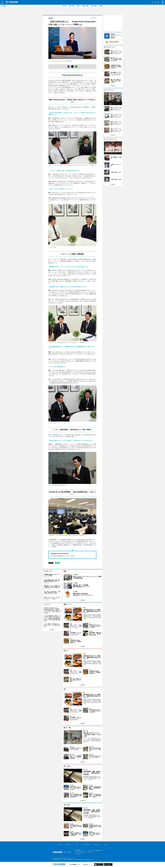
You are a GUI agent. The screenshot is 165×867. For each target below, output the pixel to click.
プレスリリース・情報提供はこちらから (96, 850)
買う (78, 5)
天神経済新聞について (79, 850)
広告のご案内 (77, 853)
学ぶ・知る (94, 5)
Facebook (152, 2)
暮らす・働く (85, 5)
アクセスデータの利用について (81, 852)
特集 (101, 5)
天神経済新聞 (12, 2)
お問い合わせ (91, 852)
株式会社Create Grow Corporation (59, 553)
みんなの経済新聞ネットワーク (59, 864)
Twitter (155, 2)
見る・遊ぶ (71, 5)
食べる (64, 5)
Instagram (158, 2)
